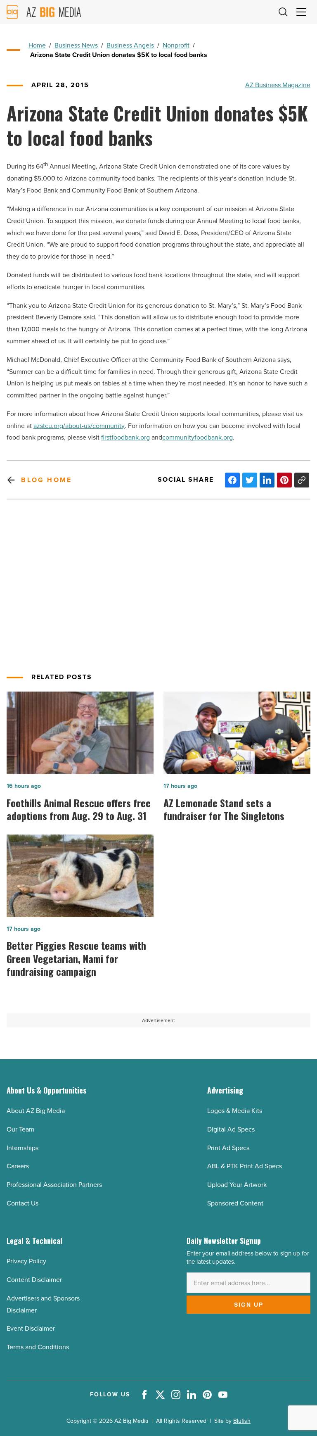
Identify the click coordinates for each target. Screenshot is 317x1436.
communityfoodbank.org (197, 437)
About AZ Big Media (36, 1110)
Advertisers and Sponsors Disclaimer (43, 1304)
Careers (18, 1166)
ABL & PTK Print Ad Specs (244, 1166)
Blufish (242, 1421)
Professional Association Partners (54, 1184)
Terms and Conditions (38, 1347)
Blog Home (46, 480)
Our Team (20, 1129)
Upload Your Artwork (237, 1184)
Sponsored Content (235, 1203)
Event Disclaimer (31, 1328)
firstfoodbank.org (125, 437)
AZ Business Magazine (277, 85)
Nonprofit (176, 45)
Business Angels (130, 45)
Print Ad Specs (228, 1148)
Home (37, 45)
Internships (22, 1148)
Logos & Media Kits (234, 1110)
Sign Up (248, 1304)
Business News (76, 45)
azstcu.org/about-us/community (79, 425)
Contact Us (22, 1203)
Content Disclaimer (34, 1279)
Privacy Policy (26, 1261)
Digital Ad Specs (231, 1129)
